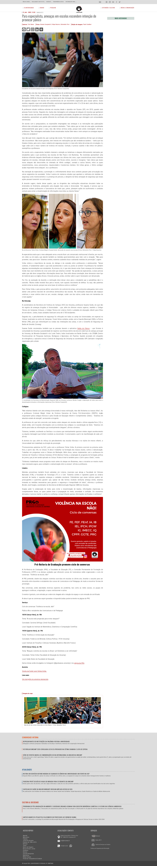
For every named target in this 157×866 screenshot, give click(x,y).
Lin (110, 2)
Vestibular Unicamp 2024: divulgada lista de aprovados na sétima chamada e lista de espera (55, 749)
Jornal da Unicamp (28, 840)
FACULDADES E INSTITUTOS (38, 1)
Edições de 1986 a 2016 (30, 842)
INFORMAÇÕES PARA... (71, 1)
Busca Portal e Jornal (29, 849)
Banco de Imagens (28, 847)
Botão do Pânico (83, 328)
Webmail (97, 836)
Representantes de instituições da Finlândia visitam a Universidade (46, 741)
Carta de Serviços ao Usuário (103, 844)
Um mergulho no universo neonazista (35, 679)
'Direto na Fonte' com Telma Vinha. (34, 671)
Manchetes (26, 837)
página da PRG (79, 663)
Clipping (25, 839)
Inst (107, 2)
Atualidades (27, 769)
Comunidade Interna (30, 737)
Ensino (42, 8)
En (100, 2)
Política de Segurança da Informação (100, 848)
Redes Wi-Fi (99, 840)
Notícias (25, 844)
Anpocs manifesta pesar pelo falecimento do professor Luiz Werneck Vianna (49, 817)
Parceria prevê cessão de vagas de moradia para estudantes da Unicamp (48, 781)
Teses (24, 845)
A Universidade (29, 8)
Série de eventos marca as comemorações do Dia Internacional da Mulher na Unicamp (52, 755)
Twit (119, 2)
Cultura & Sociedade (30, 802)
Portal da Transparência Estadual (32, 858)
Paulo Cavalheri (87, 24)
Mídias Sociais (27, 857)
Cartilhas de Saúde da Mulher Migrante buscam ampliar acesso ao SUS (47, 789)
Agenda (25, 835)
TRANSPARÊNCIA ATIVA (58, 1)
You (113, 2)
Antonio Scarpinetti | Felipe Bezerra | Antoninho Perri (55, 24)
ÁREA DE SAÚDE (26, 1)
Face (116, 2)
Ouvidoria (25, 850)
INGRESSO (48, 1)
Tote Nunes (31, 24)
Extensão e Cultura (108, 8)
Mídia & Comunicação (127, 8)
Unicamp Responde (28, 853)
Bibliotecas (26, 855)
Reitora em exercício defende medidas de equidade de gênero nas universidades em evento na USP (56, 774)
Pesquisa (53, 8)
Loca (103, 2)
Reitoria (25, 852)
